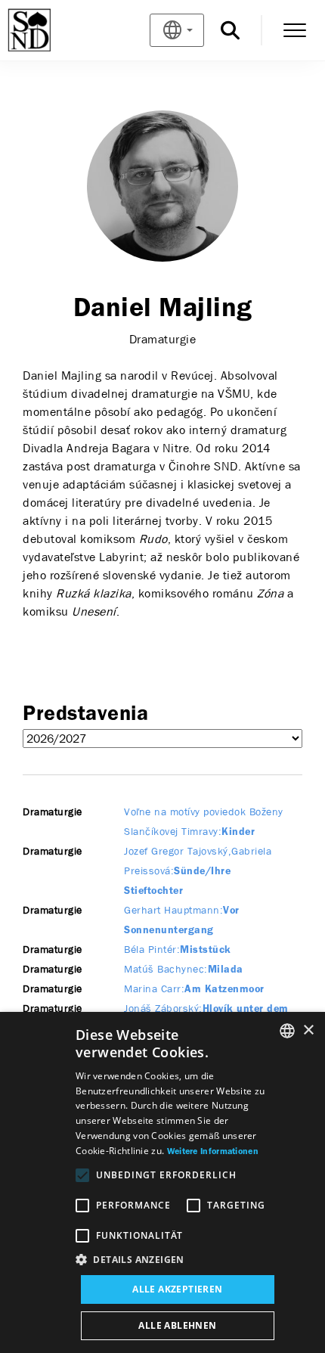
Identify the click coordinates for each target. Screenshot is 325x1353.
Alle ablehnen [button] (177, 1325)
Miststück (177, 950)
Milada (183, 970)
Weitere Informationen (212, 1152)
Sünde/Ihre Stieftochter (197, 871)
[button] (178, 1260)
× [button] (308, 1030)
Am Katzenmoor (194, 989)
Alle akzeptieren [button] (177, 1289)
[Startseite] (54, 30)
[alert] (162, 1182)
